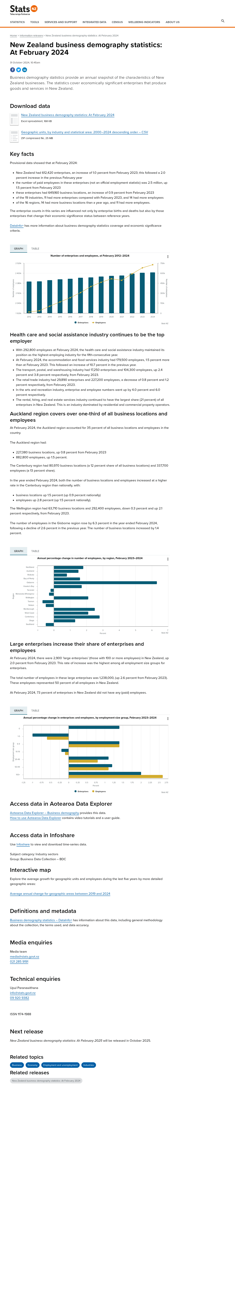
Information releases (31, 35)
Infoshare (23, 844)
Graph (18, 248)
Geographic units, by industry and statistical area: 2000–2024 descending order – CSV (84, 132)
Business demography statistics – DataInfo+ (41, 920)
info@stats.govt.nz (23, 993)
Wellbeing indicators (144, 22)
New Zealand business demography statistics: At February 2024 (67, 115)
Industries (88, 1065)
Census (117, 22)
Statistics (17, 22)
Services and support (61, 22)
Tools (34, 22)
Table (35, 248)
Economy (33, 1065)
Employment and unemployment (60, 1065)
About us (173, 22)
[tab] (18, 249)
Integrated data (94, 22)
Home (13, 35)
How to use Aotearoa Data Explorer (35, 818)
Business (17, 1065)
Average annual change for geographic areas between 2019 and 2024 (60, 894)
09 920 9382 (19, 998)
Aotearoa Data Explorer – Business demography (44, 813)
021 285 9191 (19, 961)
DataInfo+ (17, 226)
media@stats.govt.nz (24, 956)
